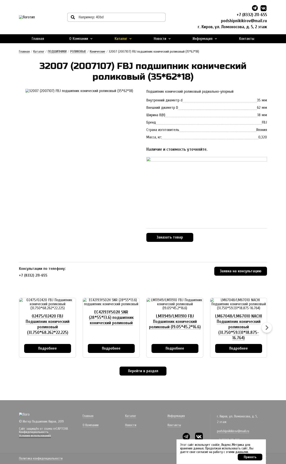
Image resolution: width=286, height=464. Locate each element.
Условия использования (35, 436)
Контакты (246, 38)
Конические (97, 51)
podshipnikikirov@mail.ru (244, 20)
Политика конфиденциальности (41, 458)
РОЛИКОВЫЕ (78, 51)
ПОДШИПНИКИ (57, 51)
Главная (38, 38)
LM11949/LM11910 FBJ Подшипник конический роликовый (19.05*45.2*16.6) (175, 322)
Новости (160, 38)
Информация (202, 38)
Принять (250, 457)
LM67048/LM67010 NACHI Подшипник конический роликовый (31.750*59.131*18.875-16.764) (238, 327)
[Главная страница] (27, 17)
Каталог (121, 38)
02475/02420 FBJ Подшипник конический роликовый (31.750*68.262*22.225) (47, 324)
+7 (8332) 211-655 (252, 14)
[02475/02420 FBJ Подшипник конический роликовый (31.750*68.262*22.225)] (47, 304)
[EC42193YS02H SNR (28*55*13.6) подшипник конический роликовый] (111, 302)
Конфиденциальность (33, 432)
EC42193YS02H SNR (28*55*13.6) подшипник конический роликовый (111, 317)
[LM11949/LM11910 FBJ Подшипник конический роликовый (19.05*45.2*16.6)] (175, 304)
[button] (267, 327)
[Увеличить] (79, 91)
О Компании (78, 38)
